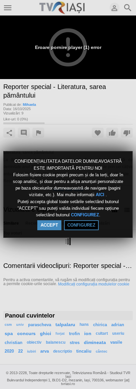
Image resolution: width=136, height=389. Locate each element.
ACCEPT (49, 225)
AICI (101, 195)
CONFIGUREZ (85, 214)
